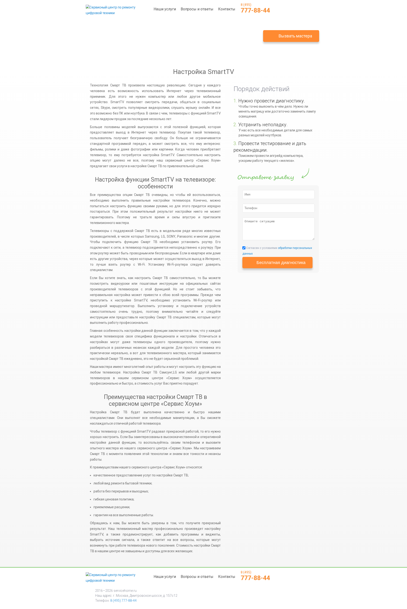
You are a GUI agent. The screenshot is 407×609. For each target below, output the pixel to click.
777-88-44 (255, 8)
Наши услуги (165, 9)
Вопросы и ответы (197, 9)
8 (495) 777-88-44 (123, 600)
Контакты (226, 9)
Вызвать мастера (295, 35)
